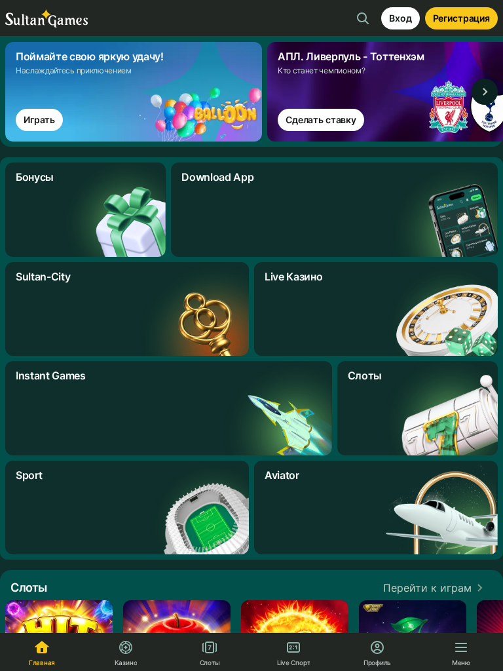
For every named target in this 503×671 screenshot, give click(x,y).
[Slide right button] (485, 92)
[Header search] (363, 18)
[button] (435, 588)
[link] (136, 92)
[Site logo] (46, 18)
